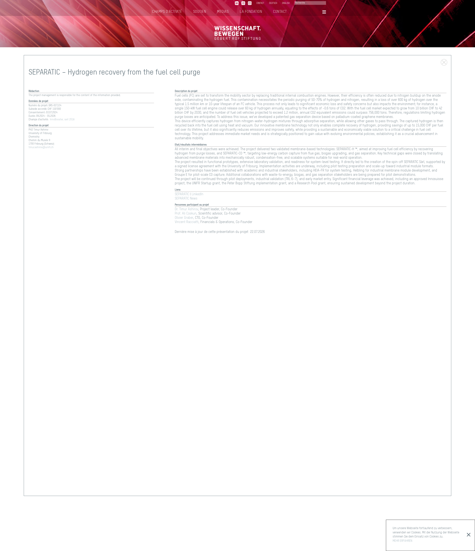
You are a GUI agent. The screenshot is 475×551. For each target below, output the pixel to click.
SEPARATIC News (186, 198)
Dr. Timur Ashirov (186, 209)
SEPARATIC (182, 194)
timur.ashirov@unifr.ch (41, 147)
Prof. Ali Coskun (185, 213)
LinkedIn (197, 194)
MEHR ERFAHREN (402, 541)
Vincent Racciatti (187, 222)
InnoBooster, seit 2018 (62, 119)
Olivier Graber (184, 218)
